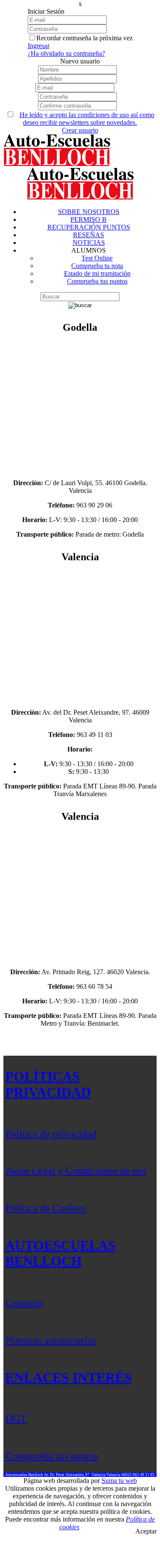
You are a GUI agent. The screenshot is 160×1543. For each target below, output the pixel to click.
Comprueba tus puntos (52, 1455)
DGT (16, 1418)
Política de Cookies (46, 1208)
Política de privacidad (51, 1133)
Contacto (24, 1302)
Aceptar (146, 1531)
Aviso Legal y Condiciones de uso (76, 1170)
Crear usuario (80, 130)
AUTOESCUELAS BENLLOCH (60, 1253)
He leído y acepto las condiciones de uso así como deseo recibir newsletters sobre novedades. (87, 118)
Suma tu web (119, 1480)
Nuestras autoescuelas (51, 1340)
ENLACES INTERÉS (68, 1377)
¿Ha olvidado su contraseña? (66, 53)
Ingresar (38, 45)
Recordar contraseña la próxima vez (84, 38)
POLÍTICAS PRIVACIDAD (48, 1084)
